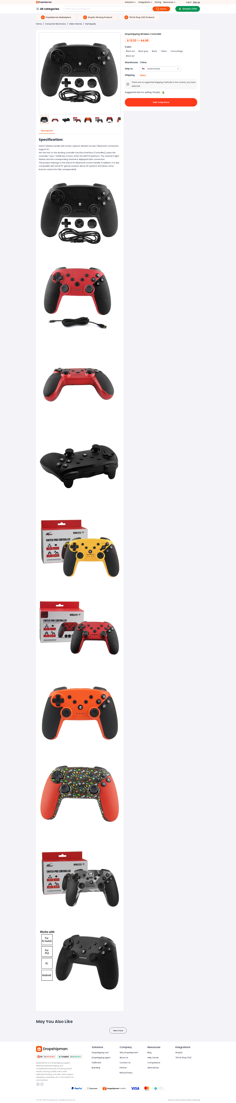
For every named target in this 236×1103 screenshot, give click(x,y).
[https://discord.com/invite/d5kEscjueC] (42, 1084)
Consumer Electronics (55, 24)
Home (39, 24)
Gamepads (90, 24)
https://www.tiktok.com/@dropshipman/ (38, 1084)
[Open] (178, 69)
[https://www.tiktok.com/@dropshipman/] (38, 1084)
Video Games (75, 24)
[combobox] (156, 69)
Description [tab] (47, 130)
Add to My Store (161, 102)
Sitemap (196, 1100)
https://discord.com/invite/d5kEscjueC (42, 1084)
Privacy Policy (185, 1100)
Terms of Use (173, 1100)
